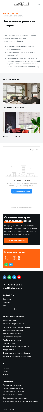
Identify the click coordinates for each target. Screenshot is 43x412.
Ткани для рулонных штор (13, 391)
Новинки (6, 302)
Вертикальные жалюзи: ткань (15, 398)
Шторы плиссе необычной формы (16, 353)
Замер (5, 374)
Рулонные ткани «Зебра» (13, 395)
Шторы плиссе (8, 350)
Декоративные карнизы (12, 337)
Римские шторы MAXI (11, 137)
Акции (5, 306)
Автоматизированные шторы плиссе (17, 356)
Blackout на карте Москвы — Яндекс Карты (21, 207)
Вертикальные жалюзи (12, 333)
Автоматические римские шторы (16, 346)
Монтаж (6, 368)
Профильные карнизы (12, 340)
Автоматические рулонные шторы (16, 327)
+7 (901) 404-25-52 (12, 259)
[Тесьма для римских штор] (21, 93)
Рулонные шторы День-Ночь (14, 324)
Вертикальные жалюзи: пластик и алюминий (20, 401)
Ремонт (6, 371)
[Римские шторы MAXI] (21, 122)
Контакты (7, 299)
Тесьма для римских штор (13, 107)
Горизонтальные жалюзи (13, 330)
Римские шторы (9, 343)
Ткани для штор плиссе (12, 385)
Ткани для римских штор (13, 388)
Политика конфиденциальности (16, 309)
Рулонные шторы (9, 320)
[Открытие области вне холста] (39, 4)
